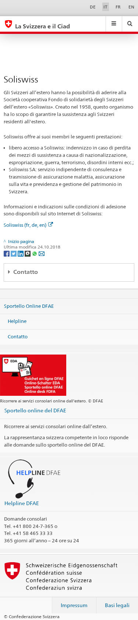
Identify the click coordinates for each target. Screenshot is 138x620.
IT (105, 7)
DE (93, 7)
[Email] (42, 253)
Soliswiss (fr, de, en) (25, 225)
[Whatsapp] (35, 253)
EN (131, 7)
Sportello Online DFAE (29, 306)
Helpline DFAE (21, 503)
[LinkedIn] (21, 253)
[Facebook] (7, 253)
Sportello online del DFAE (35, 410)
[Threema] (28, 253)
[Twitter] (14, 253)
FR (118, 7)
